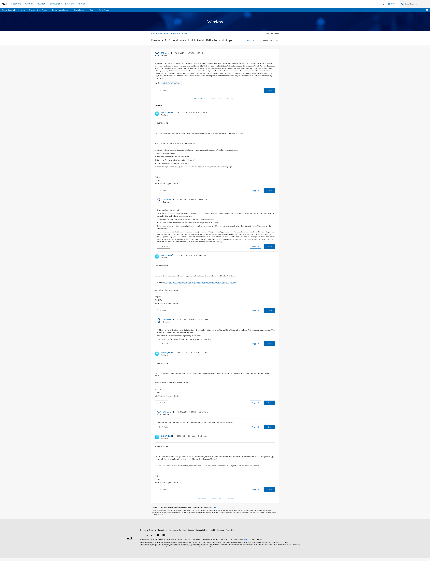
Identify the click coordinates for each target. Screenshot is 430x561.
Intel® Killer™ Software (172, 83)
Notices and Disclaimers (180, 547)
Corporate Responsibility (206, 533)
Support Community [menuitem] (9, 10)
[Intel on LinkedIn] (152, 538)
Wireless (188, 33)
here (216, 510)
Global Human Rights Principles (278, 547)
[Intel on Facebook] (141, 538)
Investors (183, 533)
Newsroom (173, 533)
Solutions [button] (40, 4)
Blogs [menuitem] (96, 10)
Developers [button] (54, 4)
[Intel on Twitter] (147, 538)
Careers (191, 533)
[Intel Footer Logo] (129, 541)
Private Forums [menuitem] (108, 10)
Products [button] (16, 4)
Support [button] (28, 4)
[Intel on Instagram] (163, 538)
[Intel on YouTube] (158, 538)
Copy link (255, 190)
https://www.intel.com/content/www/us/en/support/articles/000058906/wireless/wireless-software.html (207, 285)
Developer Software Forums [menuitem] (39, 10)
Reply (269, 90)
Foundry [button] (79, 4)
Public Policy (231, 533)
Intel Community (157, 33)
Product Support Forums (174, 33)
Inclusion (221, 533)
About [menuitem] (23, 10)
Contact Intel (163, 533)
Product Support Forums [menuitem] (63, 10)
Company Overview (148, 533)
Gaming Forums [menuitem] (82, 10)
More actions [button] (268, 40)
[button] (274, 53)
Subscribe (250, 40)
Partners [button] (67, 4)
